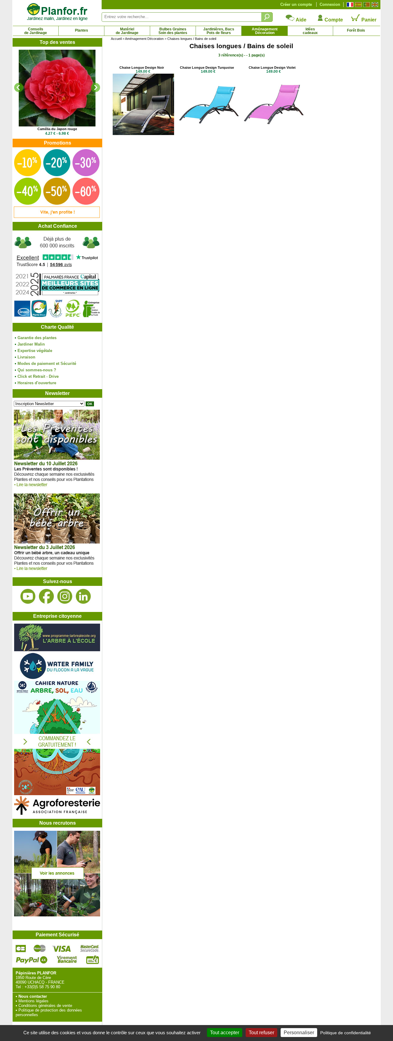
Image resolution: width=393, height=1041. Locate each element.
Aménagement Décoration (144, 39)
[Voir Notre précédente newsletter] (57, 572)
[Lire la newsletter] (57, 488)
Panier (368, 19)
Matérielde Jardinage (127, 31)
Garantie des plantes (37, 337)
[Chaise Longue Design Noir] (143, 133)
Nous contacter (32, 996)
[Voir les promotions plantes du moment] (57, 216)
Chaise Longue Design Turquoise (207, 67)
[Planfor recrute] (57, 915)
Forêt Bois (356, 30)
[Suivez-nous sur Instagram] (64, 596)
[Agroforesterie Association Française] (57, 813)
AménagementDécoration (265, 31)
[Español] (357, 4)
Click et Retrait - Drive (38, 376)
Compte (333, 19)
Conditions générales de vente (45, 1005)
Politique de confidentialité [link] (345, 1032)
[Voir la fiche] (57, 88)
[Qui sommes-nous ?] (57, 277)
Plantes (81, 30)
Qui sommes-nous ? (37, 370)
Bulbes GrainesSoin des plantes (172, 31)
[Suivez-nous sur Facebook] (46, 596)
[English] (374, 4)
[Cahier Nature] (57, 793)
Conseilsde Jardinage (35, 31)
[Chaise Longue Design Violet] (274, 133)
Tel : (19, 987)
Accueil (116, 39)
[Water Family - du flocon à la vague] (57, 678)
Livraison (26, 357)
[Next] (95, 87)
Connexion (330, 4)
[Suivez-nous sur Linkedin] (83, 596)
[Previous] (18, 87)
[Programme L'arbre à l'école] (57, 650)
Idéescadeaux (310, 31)
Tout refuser (261, 1032)
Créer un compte (296, 4)
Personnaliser (299, 1032)
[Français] (349, 4)
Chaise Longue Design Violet (272, 67)
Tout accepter (224, 1032)
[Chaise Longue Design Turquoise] (208, 133)
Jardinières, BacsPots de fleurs (218, 31)
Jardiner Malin (31, 344)
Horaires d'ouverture (37, 383)
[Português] (366, 4)
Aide (300, 19)
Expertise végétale (35, 350)
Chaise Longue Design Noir (141, 67)
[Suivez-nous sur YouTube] (28, 596)
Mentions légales (33, 1001)
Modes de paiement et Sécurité (47, 363)
